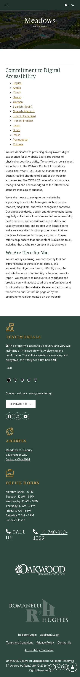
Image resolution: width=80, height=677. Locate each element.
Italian (16, 125)
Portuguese (20, 139)
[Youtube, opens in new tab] (25, 416)
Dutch (16, 130)
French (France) (23, 120)
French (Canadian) (24, 116)
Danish (17, 97)
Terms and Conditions (19, 642)
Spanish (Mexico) (24, 111)
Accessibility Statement (39, 650)
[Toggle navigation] (6, 5)
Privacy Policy (45, 642)
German (18, 101)
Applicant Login (49, 634)
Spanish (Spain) (22, 106)
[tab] (9, 380)
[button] (67, 5)
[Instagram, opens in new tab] (17, 416)
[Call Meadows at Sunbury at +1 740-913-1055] (73, 5)
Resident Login (27, 634)
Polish (16, 134)
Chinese (18, 144)
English (17, 83)
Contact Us (19, 404)
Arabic (17, 87)
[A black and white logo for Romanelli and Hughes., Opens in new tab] (40, 610)
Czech (17, 92)
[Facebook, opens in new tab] (9, 416)
